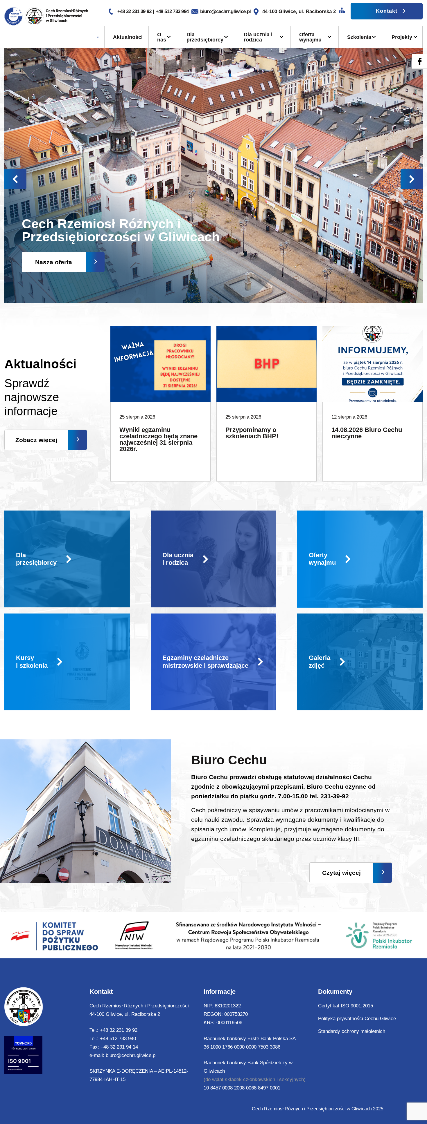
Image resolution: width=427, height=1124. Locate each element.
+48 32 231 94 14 (119, 1047)
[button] (412, 179)
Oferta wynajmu (310, 37)
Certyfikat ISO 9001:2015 (345, 1006)
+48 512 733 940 (118, 1038)
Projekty (402, 37)
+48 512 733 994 (172, 11)
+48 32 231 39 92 (135, 11)
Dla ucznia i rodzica (258, 37)
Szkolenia (359, 37)
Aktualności (128, 37)
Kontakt (386, 11)
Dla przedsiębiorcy (204, 37)
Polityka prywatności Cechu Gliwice (357, 1018)
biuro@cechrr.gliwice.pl (225, 11)
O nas (161, 37)
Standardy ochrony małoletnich (351, 1031)
